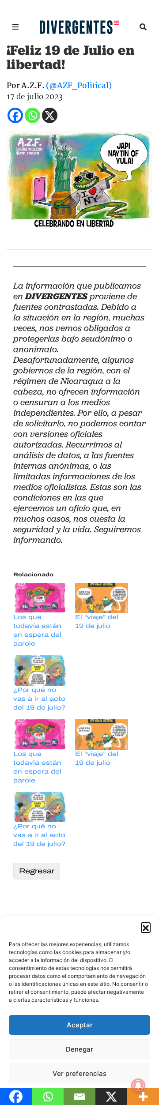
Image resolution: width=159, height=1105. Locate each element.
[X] (49, 115)
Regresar (36, 871)
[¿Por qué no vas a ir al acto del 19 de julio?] (39, 670)
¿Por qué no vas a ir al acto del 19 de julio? (39, 699)
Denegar (79, 1049)
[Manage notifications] (138, 1086)
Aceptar (80, 1025)
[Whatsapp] (32, 115)
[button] (145, 927)
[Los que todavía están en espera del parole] (39, 598)
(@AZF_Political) (78, 86)
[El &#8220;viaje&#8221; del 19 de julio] (101, 598)
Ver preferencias (79, 1073)
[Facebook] (15, 115)
